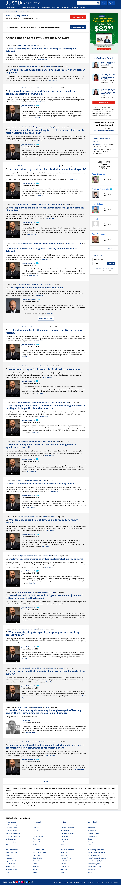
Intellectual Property (67, 833)
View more (111, 248)
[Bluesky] (27, 882)
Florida (35, 864)
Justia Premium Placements (97, 858)
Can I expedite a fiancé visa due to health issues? (36, 287)
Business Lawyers (11, 828)
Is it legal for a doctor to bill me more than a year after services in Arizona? (44, 331)
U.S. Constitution (11, 852)
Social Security (33, 243)
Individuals (37, 822)
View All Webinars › (104, 102)
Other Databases (67, 850)
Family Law (21, 480)
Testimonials (92, 869)
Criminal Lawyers (11, 830)
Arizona (22, 11)
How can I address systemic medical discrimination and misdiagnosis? (47, 169)
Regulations (10, 858)
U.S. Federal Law (12, 850)
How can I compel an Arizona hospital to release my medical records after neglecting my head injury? (45, 131)
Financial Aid (92, 830)
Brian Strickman (98, 234)
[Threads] (24, 882)
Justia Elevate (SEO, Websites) (98, 861)
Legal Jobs (63, 852)
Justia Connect (58, 882)
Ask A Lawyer (14, 11)
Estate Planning (38, 836)
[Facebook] (19, 882)
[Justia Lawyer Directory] (32, 882)
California (36, 861)
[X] (29, 882)
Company (76, 882)
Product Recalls (65, 861)
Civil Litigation (47, 441)
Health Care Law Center (104, 131)
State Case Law (38, 858)
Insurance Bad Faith (37, 366)
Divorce (35, 830)
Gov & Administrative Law (26, 668)
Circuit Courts (10, 864)
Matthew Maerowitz (100, 189)
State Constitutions (39, 852)
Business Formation (67, 825)
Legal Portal (68, 882)
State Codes (37, 855)
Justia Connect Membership (97, 852)
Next (46, 781)
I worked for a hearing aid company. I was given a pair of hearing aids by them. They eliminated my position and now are (43, 711)
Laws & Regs (55, 7)
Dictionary (91, 825)
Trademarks (64, 867)
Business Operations (67, 828)
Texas (35, 869)
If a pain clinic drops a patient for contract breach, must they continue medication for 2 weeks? (41, 92)
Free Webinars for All (102, 58)
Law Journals (92, 836)
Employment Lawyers (13, 833)
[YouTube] (17, 882)
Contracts (32, 88)
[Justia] (14, 3)
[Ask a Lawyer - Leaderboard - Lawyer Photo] (95, 179)
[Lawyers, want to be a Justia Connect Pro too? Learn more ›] (37, 106)
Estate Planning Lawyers (14, 836)
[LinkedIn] (14, 882)
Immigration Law (23, 284)
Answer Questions (77, 27)
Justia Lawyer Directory (95, 855)
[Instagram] (22, 882)
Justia (7, 11)
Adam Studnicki (98, 174)
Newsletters (66, 7)
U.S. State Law (38, 850)
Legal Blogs (64, 855)
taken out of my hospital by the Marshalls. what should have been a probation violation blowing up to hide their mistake (45, 746)
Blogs (90, 839)
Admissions (91, 828)
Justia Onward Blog (94, 867)
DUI (34, 833)
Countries (63, 869)
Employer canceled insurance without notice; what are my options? (46, 558)
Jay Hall (95, 219)
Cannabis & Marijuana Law (26, 592)
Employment (64, 830)
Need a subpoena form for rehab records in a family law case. (43, 483)
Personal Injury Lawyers (14, 842)
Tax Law (63, 842)
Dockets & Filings (11, 869)
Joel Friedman (97, 204)
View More (42, 59)
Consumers (96, 144)
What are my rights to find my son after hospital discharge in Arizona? (41, 50)
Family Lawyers (11, 839)
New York (36, 867)
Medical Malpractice (35, 127)
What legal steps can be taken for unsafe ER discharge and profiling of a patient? (45, 209)
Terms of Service (89, 882)
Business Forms (65, 858)
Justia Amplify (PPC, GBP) (96, 864)
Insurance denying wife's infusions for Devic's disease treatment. (45, 369)
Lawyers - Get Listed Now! (104, 269)
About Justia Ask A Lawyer (101, 139)
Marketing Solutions (78, 7)
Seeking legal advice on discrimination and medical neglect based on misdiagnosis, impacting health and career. (46, 407)
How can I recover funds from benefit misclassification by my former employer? (45, 71)
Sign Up (111, 3)
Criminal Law (52, 668)
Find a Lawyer (10, 7)
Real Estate (64, 839)
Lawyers (95, 149)
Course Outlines (93, 833)
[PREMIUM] (13, 112)
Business (63, 822)
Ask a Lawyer (21, 7)
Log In (104, 3)
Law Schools (45, 7)
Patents (63, 864)
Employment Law (23, 66)
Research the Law (33, 7)
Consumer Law (48, 66)
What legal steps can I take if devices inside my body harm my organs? (42, 521)
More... (8, 845)
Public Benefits (57, 243)
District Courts (10, 867)
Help (81, 882)
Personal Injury (42, 88)
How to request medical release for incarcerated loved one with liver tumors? (45, 672)
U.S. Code (9, 855)
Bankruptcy (37, 825)
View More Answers (45, 318)
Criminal (36, 828)
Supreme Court (11, 861)
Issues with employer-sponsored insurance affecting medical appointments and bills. (41, 446)
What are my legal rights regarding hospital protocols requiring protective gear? (42, 633)
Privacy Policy (100, 882)
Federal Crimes (31, 742)
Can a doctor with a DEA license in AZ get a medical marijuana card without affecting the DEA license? (44, 596)
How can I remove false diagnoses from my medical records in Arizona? (41, 250)
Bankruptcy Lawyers (12, 825)
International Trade (67, 836)
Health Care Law (23, 45)
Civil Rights (21, 166)
